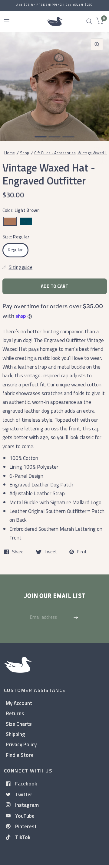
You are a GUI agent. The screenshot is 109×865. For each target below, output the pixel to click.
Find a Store (20, 755)
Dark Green (25, 221)
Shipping (15, 734)
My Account (19, 703)
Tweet (51, 551)
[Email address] (76, 617)
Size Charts (19, 724)
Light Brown (10, 221)
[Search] (89, 21)
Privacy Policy (21, 744)
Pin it (82, 551)
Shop (24, 153)
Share (18, 551)
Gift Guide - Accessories (55, 153)
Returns (15, 713)
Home (9, 153)
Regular (15, 249)
